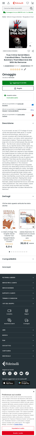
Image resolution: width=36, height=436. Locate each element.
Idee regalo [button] (6, 356)
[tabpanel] (18, 34)
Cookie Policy (18, 424)
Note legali (6, 267)
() (22, 69)
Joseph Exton (9, 66)
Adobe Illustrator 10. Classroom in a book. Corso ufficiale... (27, 234)
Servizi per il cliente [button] (9, 283)
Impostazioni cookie (18, 428)
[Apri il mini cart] (32, 3)
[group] (18, 12)
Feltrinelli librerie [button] (8, 277)
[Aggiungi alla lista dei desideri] (29, 51)
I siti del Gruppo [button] (8, 303)
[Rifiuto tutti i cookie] (34, 391)
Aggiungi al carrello (19, 83)
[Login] (8, 3)
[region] (18, 412)
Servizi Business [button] (8, 288)
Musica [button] (5, 335)
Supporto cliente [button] (8, 293)
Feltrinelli (11, 77)
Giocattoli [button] (6, 346)
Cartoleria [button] (6, 351)
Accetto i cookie (18, 433)
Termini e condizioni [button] (9, 298)
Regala (19, 88)
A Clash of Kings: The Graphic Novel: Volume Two (9, 234)
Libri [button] (3, 330)
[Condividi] (33, 51)
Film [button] (3, 340)
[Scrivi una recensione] (25, 69)
